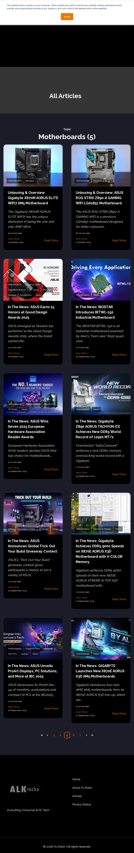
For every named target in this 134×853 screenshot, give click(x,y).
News (38, 295)
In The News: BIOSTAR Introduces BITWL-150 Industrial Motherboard (95, 312)
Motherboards (14, 181)
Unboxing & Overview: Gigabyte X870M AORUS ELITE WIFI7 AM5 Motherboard (33, 198)
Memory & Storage (102, 529)
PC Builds (13, 409)
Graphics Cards (33, 284)
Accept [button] (67, 16)
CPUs (11, 529)
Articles (77, 796)
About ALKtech (82, 787)
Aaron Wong (13, 239)
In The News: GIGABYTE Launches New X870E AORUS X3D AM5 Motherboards (100, 671)
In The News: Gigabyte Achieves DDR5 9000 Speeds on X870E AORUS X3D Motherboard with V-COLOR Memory (100, 551)
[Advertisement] (67, 40)
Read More (51, 240)
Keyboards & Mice (17, 290)
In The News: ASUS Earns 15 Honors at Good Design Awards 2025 (31, 312)
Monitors (48, 404)
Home (76, 779)
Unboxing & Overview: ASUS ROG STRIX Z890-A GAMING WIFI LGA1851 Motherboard (99, 198)
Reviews (30, 181)
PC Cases (34, 290)
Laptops (12, 295)
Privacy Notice (81, 804)
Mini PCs (47, 290)
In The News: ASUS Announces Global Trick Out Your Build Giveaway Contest (32, 546)
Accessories (25, 295)
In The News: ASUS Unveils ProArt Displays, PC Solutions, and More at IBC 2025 (32, 671)
